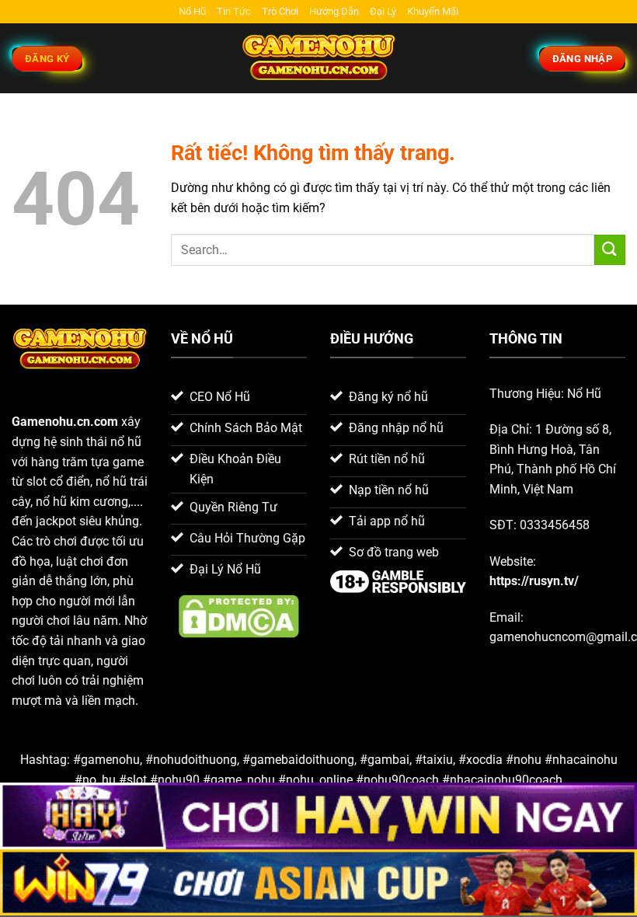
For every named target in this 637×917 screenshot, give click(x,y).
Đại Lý (383, 11)
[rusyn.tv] (318, 58)
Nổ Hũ (192, 11)
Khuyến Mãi (432, 11)
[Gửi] (609, 250)
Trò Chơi (280, 11)
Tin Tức (234, 11)
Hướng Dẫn (334, 11)
